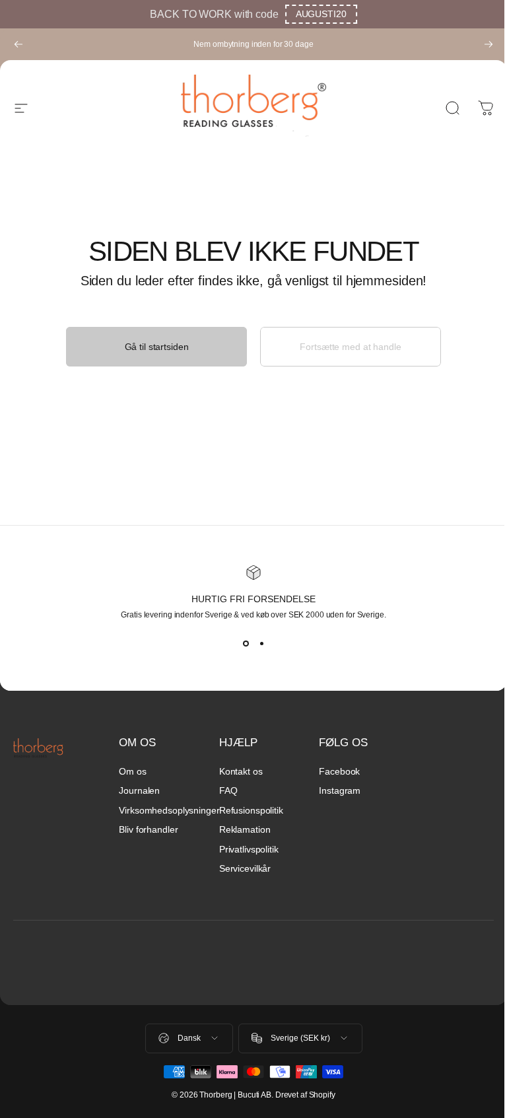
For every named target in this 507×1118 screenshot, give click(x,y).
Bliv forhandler (148, 829)
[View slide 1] (246, 643)
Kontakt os (241, 771)
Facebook (339, 771)
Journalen (139, 790)
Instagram (339, 790)
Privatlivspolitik (249, 849)
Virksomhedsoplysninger (169, 810)
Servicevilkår (245, 868)
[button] (321, 14)
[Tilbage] (18, 44)
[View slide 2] (261, 643)
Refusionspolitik (251, 810)
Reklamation (245, 829)
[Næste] (488, 44)
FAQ (228, 790)
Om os (132, 771)
